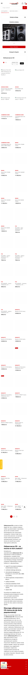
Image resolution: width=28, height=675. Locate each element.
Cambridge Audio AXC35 (6, 116)
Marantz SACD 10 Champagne (19, 423)
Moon (16, 476)
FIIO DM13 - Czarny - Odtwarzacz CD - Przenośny (6, 257)
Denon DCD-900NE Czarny (19, 200)
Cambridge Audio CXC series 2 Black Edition (6, 145)
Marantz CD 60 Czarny (20, 339)
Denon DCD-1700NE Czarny (19, 145)
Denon (16, 142)
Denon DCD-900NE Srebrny (5, 228)
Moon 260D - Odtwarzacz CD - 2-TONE (21, 479)
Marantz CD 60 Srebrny (6, 367)
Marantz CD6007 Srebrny (7, 422)
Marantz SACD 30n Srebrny (5, 479)
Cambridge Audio (5, 114)
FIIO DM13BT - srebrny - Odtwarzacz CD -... (6, 312)
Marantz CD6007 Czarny (20, 394)
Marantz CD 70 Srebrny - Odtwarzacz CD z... (6, 395)
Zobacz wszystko (14, 46)
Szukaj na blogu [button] (14, 17)
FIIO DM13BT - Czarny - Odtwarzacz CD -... (6, 284)
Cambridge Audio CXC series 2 (20, 117)
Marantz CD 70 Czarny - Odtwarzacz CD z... (20, 367)
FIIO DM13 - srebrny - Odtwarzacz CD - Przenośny (20, 257)
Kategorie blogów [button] (14, 52)
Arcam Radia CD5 (19, 88)
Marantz (17, 309)
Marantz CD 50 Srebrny (6, 339)
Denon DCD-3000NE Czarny (19, 173)
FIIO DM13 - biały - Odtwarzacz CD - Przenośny (19, 229)
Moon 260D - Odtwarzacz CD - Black (7, 507)
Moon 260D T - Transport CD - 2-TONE (20, 507)
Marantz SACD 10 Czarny (6, 450)
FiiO (16, 226)
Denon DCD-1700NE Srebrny (5, 173)
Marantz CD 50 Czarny (20, 311)
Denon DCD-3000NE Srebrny (5, 200)
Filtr (22, 63)
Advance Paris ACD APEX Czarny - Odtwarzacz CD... (6, 90)
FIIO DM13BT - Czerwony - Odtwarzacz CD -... (20, 284)
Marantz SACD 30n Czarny (19, 451)
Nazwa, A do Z (15, 63)
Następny (16, 516)
